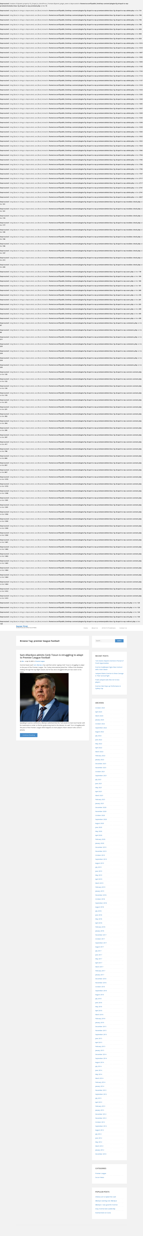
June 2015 (98, 1038)
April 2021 (98, 791)
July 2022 (98, 736)
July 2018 (98, 911)
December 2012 (100, 1114)
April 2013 (98, 1102)
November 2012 (100, 1118)
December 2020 (100, 807)
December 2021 (100, 764)
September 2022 (101, 728)
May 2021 (98, 787)
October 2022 (100, 724)
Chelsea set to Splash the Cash (105, 1197)
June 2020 (98, 827)
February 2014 (100, 1082)
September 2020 (101, 819)
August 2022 (99, 732)
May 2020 (98, 831)
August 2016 (99, 995)
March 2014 (99, 1078)
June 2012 (98, 1138)
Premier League (40, 661)
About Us (95, 628)
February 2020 (100, 839)
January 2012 (99, 1150)
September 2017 (101, 943)
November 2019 (100, 851)
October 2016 (100, 987)
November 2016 (100, 983)
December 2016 (100, 979)
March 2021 (99, 795)
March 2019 (99, 883)
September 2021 (101, 775)
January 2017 (99, 975)
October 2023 (100, 708)
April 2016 (98, 1010)
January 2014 (99, 1086)
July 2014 (98, 1066)
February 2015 (100, 1046)
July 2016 (98, 999)
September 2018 (101, 903)
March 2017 (99, 967)
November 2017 (100, 935)
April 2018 (98, 923)
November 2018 (100, 895)
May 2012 (98, 1142)
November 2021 (100, 767)
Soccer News (99, 1177)
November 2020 (100, 811)
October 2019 (100, 855)
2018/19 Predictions (109, 628)
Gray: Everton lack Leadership (105, 1209)
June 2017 (98, 955)
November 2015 (100, 1030)
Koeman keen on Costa (103, 1213)
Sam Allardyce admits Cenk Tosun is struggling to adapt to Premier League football (51, 656)
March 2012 (99, 1146)
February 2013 (100, 1106)
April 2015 (98, 1042)
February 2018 (100, 927)
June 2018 (98, 915)
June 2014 (98, 1070)
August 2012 (99, 1130)
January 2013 (99, 1110)
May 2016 (98, 1006)
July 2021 (98, 779)
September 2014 (101, 1058)
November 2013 (100, 1090)
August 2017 (99, 947)
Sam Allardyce (38, 665)
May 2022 (98, 744)
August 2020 (99, 823)
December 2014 (100, 1054)
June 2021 (98, 783)
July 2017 (98, 951)
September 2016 (101, 991)
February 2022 (100, 756)
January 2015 (99, 1050)
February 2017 (100, 971)
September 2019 (101, 859)
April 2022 (98, 748)
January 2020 (99, 843)
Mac (23, 661)
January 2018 (99, 931)
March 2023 (99, 716)
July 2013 (98, 1098)
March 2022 (99, 752)
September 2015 (101, 1034)
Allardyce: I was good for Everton (106, 1205)
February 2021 (100, 799)
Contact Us (123, 628)
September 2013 (101, 1094)
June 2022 (98, 740)
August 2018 (99, 907)
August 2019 (99, 863)
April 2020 (98, 835)
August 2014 (99, 1062)
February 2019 (100, 887)
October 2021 (100, 771)
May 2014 (98, 1074)
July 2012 (98, 1134)
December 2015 (100, 1026)
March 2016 (99, 1014)
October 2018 (100, 899)
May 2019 (98, 875)
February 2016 (100, 1018)
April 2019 (98, 879)
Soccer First (22, 626)
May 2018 (98, 919)
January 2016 (99, 1022)
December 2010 (100, 1154)
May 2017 (98, 959)
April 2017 (98, 963)
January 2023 (99, 720)
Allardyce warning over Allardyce (106, 1201)
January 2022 (99, 760)
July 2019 (98, 867)
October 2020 (100, 815)
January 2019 (99, 891)
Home (86, 628)
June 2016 (98, 1003)
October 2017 (100, 939)
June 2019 (98, 871)
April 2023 (98, 712)
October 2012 (100, 1122)
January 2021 (99, 803)
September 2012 (101, 1126)
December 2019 (100, 847)
